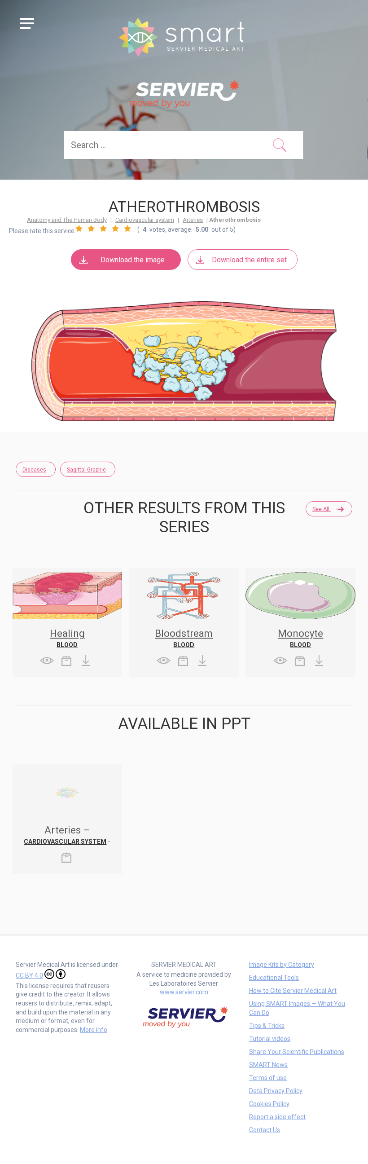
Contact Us (264, 1129)
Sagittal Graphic (86, 470)
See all (321, 509)
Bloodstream (184, 633)
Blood (67, 644)
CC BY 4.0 (29, 975)
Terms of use (268, 1077)
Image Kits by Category (281, 964)
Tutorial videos (269, 1038)
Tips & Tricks (267, 1025)
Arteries (193, 219)
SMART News (268, 1064)
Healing (67, 633)
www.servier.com (184, 992)
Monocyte (300, 633)
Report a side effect (277, 1116)
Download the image (133, 260)
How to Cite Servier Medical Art (293, 990)
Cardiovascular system (144, 219)
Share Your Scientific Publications (296, 1051)
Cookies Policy (269, 1103)
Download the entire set (249, 260)
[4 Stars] (115, 228)
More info (93, 1029)
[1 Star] (78, 228)
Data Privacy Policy (275, 1090)
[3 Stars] (103, 228)
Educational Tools (274, 977)
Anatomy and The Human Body (67, 219)
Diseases (34, 470)
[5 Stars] (127, 228)
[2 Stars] (91, 228)
